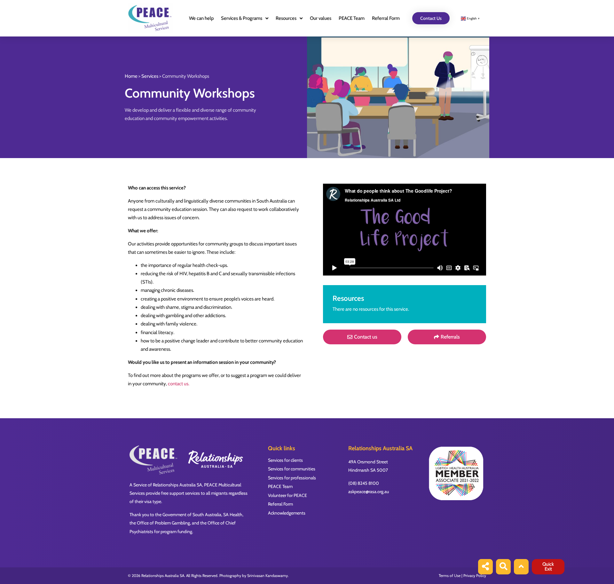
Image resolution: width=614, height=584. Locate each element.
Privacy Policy (474, 575)
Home (131, 76)
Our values (320, 18)
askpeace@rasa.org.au (368, 491)
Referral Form (386, 18)
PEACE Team (352, 18)
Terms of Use (449, 575)
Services (149, 76)
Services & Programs (241, 18)
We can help (201, 18)
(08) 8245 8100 (363, 483)
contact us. (178, 384)
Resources (286, 18)
